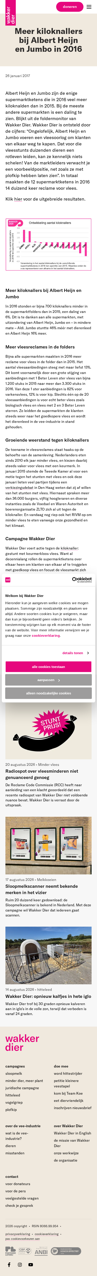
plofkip (11, 1109)
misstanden (14, 1153)
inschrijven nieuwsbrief (73, 1108)
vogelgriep (14, 1102)
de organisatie (65, 1160)
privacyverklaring (17, 1234)
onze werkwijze (66, 1153)
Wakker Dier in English (72, 1133)
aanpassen (45, 680)
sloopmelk (13, 1073)
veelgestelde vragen (22, 1198)
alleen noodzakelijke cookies (48, 693)
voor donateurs (17, 1183)
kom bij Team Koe (68, 1093)
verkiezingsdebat (19, 487)
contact (11, 1176)
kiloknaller (69, 548)
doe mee (61, 1066)
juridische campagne (22, 1088)
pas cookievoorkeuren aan (22, 1238)
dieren (10, 1145)
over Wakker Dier (68, 1126)
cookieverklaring (46, 635)
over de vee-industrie (23, 1126)
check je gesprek (19, 1206)
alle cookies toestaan (48, 667)
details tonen (72, 653)
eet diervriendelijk (68, 1100)
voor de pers (15, 1191)
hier (18, 199)
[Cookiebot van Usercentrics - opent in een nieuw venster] (72, 580)
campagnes (15, 1066)
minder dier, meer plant (24, 1080)
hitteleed (12, 1095)
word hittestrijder (68, 1073)
